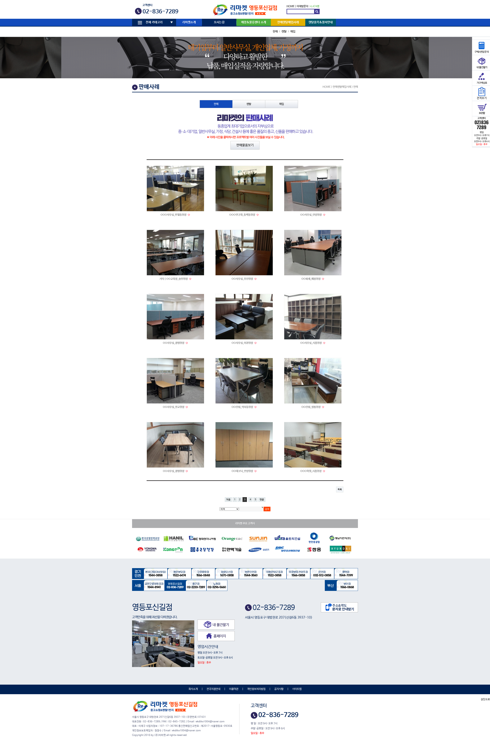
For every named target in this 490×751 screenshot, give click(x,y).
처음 (228, 499)
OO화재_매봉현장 (311, 278)
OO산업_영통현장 (311, 407)
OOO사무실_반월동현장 (174, 214)
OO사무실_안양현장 (311, 214)
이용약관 (233, 689)
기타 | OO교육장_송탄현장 (173, 278)
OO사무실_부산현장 (243, 278)
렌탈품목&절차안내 (321, 22)
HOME (290, 6)
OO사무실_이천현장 (243, 343)
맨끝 (262, 499)
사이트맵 (296, 689)
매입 (292, 31)
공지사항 (278, 689)
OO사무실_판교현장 (174, 407)
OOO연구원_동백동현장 (242, 214)
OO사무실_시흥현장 (311, 343)
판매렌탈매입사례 (288, 22)
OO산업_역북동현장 (243, 407)
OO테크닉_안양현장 (243, 471)
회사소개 (193, 689)
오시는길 (219, 22)
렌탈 (284, 31)
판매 (275, 31)
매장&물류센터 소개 (253, 22)
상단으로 (485, 699)
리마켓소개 (189, 22)
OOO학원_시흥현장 (311, 471)
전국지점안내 (213, 689)
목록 (340, 489)
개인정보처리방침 (256, 689)
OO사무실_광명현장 (174, 343)
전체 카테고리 (154, 22)
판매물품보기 (245, 145)
